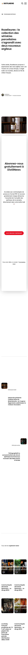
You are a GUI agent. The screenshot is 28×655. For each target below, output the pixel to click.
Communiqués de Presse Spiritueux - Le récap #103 (19, 626)
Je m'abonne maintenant (14, 233)
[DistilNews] (2, 95)
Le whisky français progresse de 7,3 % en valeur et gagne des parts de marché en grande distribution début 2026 (7, 632)
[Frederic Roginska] (4, 572)
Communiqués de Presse (10, 14)
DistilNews (7, 94)
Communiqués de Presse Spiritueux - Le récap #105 (6, 587)
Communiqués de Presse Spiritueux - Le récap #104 (19, 587)
